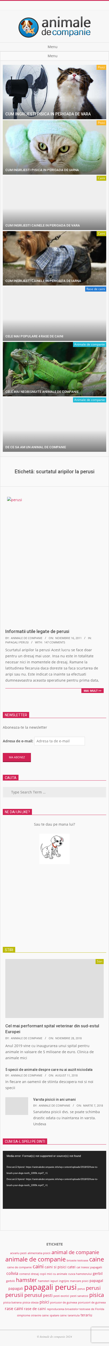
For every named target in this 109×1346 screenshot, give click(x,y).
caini (38, 1266)
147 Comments (54, 642)
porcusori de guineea (92, 1302)
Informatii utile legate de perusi (37, 631)
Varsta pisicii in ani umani (54, 1099)
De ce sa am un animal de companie (35, 447)
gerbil (98, 1273)
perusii (14, 1295)
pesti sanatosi (79, 1296)
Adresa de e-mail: (18, 741)
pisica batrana (12, 1302)
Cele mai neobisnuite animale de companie (42, 392)
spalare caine (58, 1315)
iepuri (54, 1281)
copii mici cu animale (53, 1274)
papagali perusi (50, 1287)
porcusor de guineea (63, 1302)
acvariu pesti (18, 1253)
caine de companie (19, 1267)
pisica (96, 1295)
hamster (26, 1279)
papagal (96, 1280)
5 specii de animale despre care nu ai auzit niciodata (49, 1070)
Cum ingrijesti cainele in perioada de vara (42, 225)
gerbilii (10, 1281)
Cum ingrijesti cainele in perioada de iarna (43, 281)
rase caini (14, 1308)
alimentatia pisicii (39, 1253)
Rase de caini (95, 289)
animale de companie (35, 1259)
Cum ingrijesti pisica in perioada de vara (48, 114)
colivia (12, 1273)
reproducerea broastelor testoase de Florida (75, 1309)
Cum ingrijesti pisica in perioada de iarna (42, 170)
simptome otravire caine (33, 1315)
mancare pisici (79, 1281)
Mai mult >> (92, 690)
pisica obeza (31, 1302)
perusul (33, 1295)
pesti (47, 1295)
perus (81, 1289)
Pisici (101, 67)
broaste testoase (77, 1260)
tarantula (74, 1315)
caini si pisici (55, 1267)
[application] (54, 1180)
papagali (15, 1288)
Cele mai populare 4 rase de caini (34, 336)
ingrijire (64, 1281)
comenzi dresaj (29, 1274)
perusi (93, 1287)
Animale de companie (89, 344)
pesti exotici (61, 1296)
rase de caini (35, 1308)
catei (71, 1267)
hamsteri (43, 1281)
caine (96, 1259)
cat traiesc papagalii (89, 1267)
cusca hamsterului (80, 1274)
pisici (44, 1302)
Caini (101, 178)
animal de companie (75, 1252)
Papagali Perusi (17, 642)
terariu (86, 1315)
